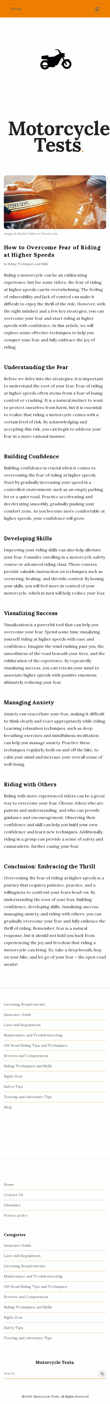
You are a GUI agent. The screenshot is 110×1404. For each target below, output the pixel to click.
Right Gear (13, 1076)
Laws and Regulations (22, 1025)
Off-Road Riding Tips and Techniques (35, 1045)
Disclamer (12, 1205)
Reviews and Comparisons (26, 1055)
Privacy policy (15, 1215)
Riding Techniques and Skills (27, 264)
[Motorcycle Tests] (55, 61)
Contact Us (13, 1194)
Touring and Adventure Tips (28, 1097)
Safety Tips (13, 1086)
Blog (8, 1107)
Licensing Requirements (24, 1004)
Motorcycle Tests (59, 136)
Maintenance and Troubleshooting (33, 1035)
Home (9, 1184)
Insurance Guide (17, 1014)
